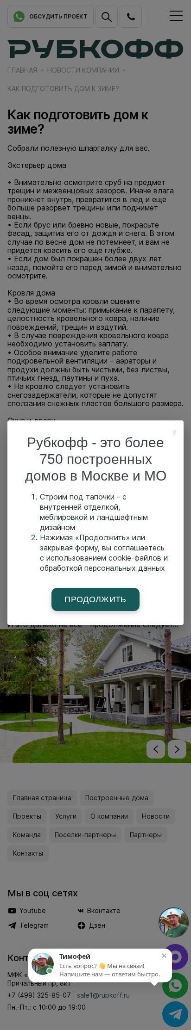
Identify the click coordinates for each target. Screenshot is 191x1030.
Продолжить (95, 599)
